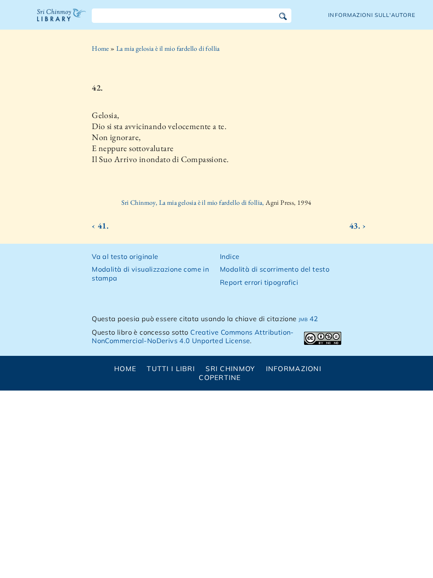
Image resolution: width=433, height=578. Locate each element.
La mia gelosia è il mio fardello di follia (168, 48)
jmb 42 (308, 318)
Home (100, 48)
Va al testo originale (125, 256)
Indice (229, 256)
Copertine (220, 377)
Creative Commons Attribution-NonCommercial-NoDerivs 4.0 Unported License (193, 336)
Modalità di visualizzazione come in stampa (150, 273)
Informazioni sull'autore (372, 14)
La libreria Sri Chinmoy (62, 20)
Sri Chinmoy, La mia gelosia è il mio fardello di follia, (193, 202)
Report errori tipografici (259, 282)
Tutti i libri (171, 368)
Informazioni (293, 368)
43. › (357, 225)
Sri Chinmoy (230, 368)
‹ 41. (100, 225)
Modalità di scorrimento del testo (274, 269)
